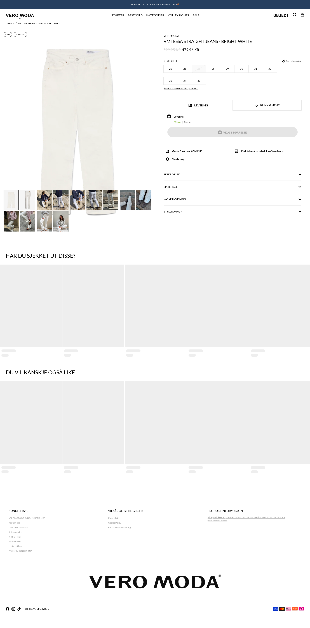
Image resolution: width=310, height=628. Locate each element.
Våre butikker (15, 541)
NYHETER (117, 15)
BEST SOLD (135, 15)
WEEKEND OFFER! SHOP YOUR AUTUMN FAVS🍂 (155, 4)
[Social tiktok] (19, 609)
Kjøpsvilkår (113, 518)
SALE (196, 15)
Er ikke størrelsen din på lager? (181, 88)
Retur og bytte (15, 532)
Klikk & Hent (14, 536)
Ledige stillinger (16, 546)
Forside (10, 23)
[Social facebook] (7, 609)
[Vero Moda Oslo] (20, 15)
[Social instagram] (13, 609)
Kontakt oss (14, 522)
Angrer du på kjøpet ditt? (20, 550)
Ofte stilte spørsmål (18, 527)
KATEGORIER (155, 15)
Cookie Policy (114, 522)
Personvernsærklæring (119, 527)
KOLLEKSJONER (178, 15)
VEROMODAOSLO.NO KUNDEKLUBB (27, 518)
